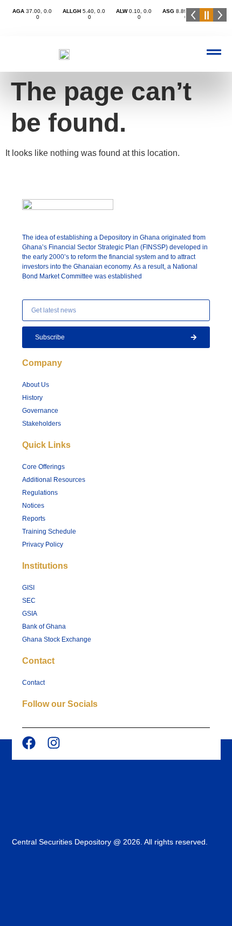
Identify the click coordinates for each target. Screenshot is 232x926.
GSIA (29, 613)
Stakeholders (41, 423)
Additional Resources (53, 480)
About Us (35, 385)
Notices (33, 505)
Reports (33, 518)
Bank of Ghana (44, 626)
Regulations (40, 492)
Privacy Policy (42, 544)
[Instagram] (53, 743)
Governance (40, 410)
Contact (33, 682)
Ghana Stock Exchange (56, 639)
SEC (29, 600)
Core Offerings (43, 467)
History (32, 397)
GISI (28, 587)
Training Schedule (49, 531)
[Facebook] (29, 743)
